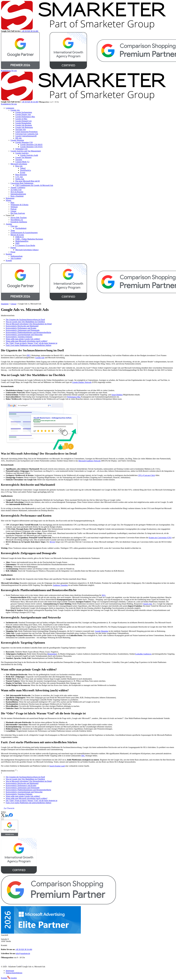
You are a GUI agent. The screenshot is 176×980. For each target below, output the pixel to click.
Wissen (8, 200)
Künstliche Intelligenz (19, 222)
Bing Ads (19, 166)
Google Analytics (21, 153)
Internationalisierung (18, 194)
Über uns (14, 226)
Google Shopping (17, 140)
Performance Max (74, 397)
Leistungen (10, 108)
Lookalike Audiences (143, 654)
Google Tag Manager (23, 157)
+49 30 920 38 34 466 (29, 31)
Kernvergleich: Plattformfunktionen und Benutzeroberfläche (28, 332)
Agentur (9, 224)
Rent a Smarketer (17, 196)
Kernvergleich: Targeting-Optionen (19, 337)
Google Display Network (81, 382)
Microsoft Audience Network (89, 461)
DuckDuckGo (25, 170)
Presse (13, 252)
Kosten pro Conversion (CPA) (160, 538)
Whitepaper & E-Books (19, 205)
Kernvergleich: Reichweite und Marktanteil (22, 326)
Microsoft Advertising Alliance (27, 250)
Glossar (13, 211)
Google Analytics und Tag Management (26, 151)
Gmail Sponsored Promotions (26, 132)
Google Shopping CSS (24, 142)
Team (13, 230)
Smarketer (5, 304)
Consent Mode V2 (22, 162)
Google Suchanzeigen (23, 112)
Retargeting (52, 654)
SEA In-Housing (17, 192)
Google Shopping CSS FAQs (31, 147)
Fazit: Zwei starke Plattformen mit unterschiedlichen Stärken (28, 345)
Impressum (10, 971)
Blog (12, 202)
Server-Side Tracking (19, 218)
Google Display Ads (23, 114)
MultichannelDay (21, 241)
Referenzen (10, 198)
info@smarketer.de (23, 953)
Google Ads (15, 110)
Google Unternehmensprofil (26, 136)
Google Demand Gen (23, 121)
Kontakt (9, 260)
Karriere (9, 254)
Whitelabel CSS (21, 149)
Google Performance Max (25, 117)
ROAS (52, 542)
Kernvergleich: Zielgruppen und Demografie (23, 330)
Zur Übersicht (9, 808)
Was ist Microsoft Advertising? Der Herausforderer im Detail (29, 324)
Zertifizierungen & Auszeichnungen (24, 233)
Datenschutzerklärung (14, 973)
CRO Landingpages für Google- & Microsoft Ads (34, 185)
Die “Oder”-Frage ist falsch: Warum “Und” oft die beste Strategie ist (31, 343)
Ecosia (22, 172)
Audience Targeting (60, 585)
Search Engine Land (57, 766)
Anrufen (13, 978)
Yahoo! (23, 168)
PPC (28, 355)
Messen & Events (17, 235)
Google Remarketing (23, 123)
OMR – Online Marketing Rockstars (29, 239)
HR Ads (18, 138)
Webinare (14, 207)
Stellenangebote (17, 256)
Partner (13, 248)
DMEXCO (19, 237)
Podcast (13, 209)
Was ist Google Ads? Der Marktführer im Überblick (25, 322)
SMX (17, 243)
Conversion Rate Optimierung (22, 183)
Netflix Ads (19, 179)
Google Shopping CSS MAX (31, 145)
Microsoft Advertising (19, 164)
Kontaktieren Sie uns (9, 71)
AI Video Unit (16, 190)
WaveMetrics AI (17, 220)
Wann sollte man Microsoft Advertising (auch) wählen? (26, 341)
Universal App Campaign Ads (26, 134)
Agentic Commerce (18, 187)
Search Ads (147, 604)
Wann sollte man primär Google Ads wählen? (23, 339)
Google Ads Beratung (23, 125)
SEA (103, 595)
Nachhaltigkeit (20, 228)
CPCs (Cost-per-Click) (146, 475)
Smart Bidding (116, 395)
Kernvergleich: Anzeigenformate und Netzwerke (24, 335)
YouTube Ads (20, 129)
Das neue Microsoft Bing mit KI (27, 181)
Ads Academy (16, 258)
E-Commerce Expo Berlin (25, 245)
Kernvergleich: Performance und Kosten (21, 328)
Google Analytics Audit (29, 155)
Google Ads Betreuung (24, 127)
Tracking (18, 160)
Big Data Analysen (18, 213)
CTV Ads (19, 177)
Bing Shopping (21, 175)
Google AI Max (21, 119)
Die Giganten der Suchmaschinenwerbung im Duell (25, 320)
